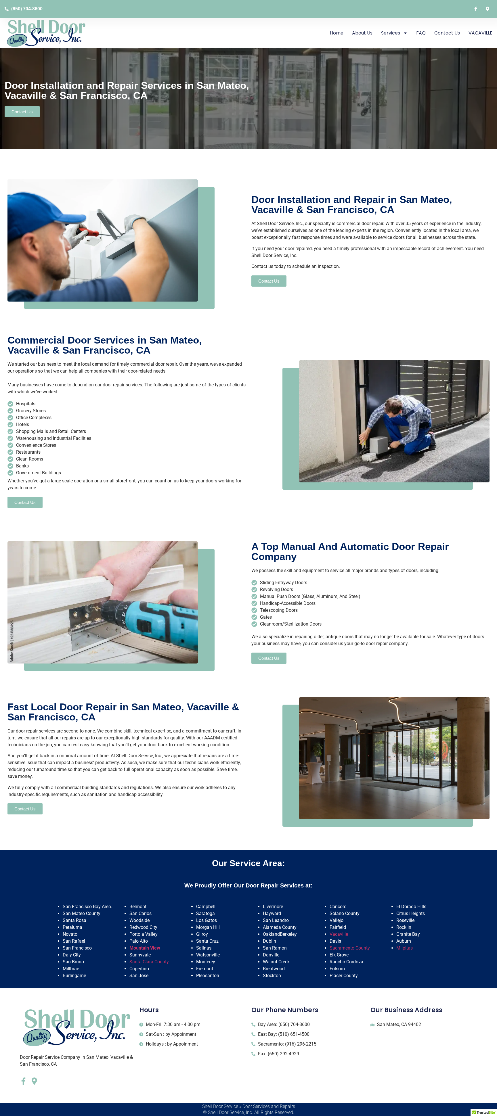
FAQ (421, 33)
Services (390, 33)
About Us (362, 33)
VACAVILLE (480, 33)
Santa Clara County (149, 961)
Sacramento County (350, 948)
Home (336, 33)
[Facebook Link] (477, 9)
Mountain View (144, 948)
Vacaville (339, 934)
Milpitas (404, 948)
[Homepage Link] (46, 33)
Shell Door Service (220, 1106)
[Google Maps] (488, 9)
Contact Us (447, 33)
